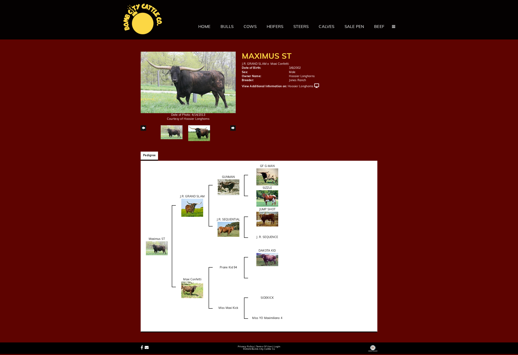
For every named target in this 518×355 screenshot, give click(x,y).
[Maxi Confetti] (192, 289)
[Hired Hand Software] (372, 348)
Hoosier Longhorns (300, 86)
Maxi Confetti (280, 64)
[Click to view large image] (188, 82)
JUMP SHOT (267, 209)
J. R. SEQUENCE (267, 237)
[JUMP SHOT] (267, 219)
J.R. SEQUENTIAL (228, 219)
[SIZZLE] (267, 198)
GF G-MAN (267, 166)
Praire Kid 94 (228, 267)
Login (277, 346)
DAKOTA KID (267, 250)
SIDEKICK (267, 298)
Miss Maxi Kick (228, 308)
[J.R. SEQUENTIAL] (228, 229)
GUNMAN (228, 177)
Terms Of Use (264, 346)
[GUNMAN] (228, 187)
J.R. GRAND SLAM (254, 64)
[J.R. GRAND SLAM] (192, 207)
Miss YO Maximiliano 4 (267, 318)
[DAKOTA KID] (267, 259)
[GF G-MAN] (267, 176)
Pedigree (149, 155)
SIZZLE (267, 188)
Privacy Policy (246, 346)
